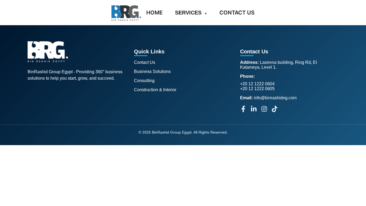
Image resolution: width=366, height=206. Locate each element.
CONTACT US (237, 12)
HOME (154, 12)
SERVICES (191, 13)
